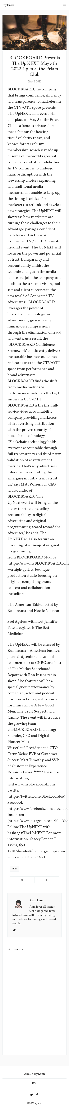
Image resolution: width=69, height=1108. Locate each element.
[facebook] (37, 1094)
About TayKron (34, 1074)
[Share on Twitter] (22, 880)
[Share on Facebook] (47, 880)
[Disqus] (34, 1002)
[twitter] (31, 1094)
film (14, 868)
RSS (34, 1083)
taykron (8, 5)
